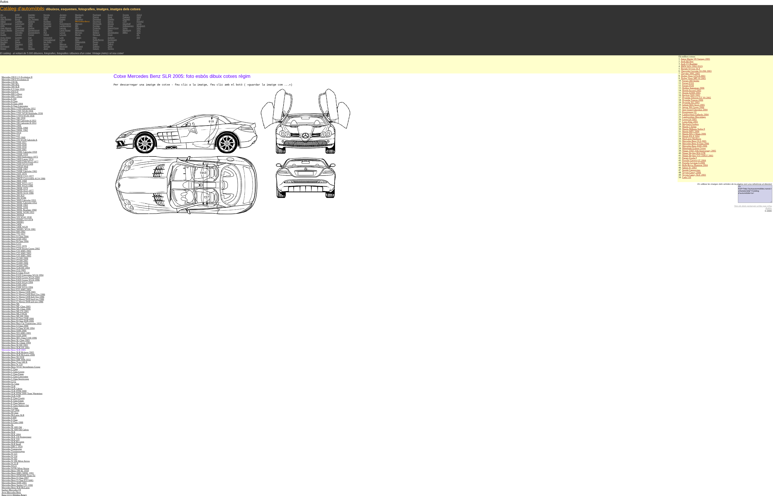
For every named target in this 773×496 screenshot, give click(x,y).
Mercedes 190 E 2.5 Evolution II (17, 77)
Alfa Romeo (5, 19)
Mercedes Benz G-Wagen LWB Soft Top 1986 (23, 297)
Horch (46, 17)
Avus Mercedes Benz (11, 492)
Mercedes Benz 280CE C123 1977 (18, 176)
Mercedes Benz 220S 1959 (14, 147)
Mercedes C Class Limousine (15, 376)
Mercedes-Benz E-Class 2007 (15, 478)
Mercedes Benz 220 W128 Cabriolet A (19, 140)
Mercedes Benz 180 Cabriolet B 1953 (19, 123)
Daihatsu (19, 48)
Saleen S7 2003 (689, 167)
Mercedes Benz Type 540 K (14, 362)
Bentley (3, 42)
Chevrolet (19, 30)
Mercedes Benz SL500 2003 (15, 345)
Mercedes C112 (9, 381)
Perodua (97, 19)
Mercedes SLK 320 (11, 439)
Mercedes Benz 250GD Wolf (15, 166)
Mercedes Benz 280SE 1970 (15, 188)
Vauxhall (126, 24)
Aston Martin (6, 30)
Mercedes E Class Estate (13, 400)
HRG (45, 19)
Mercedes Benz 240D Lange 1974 (17, 159)
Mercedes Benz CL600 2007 (15, 265)
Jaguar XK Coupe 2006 (693, 107)
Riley (95, 37)
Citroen (18, 35)
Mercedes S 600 (9, 417)
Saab (95, 44)
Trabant (126, 17)
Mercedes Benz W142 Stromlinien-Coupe (21, 367)
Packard (79, 46)
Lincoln (63, 35)
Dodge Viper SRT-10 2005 (693, 78)
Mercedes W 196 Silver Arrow (16, 461)
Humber (47, 21)
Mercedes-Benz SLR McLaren (16, 487)
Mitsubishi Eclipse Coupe (694, 148)
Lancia (63, 28)
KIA (61, 21)
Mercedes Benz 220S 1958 (14, 144)
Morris (78, 35)
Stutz (110, 35)
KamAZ (140, 21)
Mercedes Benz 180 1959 (13, 118)
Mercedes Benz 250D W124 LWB (17, 164)
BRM (17, 15)
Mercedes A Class (10, 101)
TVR (125, 21)
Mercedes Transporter (12, 449)
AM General (5, 24)
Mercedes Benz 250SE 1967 (15, 169)
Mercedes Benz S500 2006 (694, 146)
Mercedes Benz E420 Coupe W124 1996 (21, 280)
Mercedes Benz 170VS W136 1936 (18, 115)
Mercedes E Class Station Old (15, 405)
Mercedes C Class (10, 369)
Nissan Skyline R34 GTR (693, 153)
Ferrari (31, 35)
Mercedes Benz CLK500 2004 (16, 268)
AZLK (139, 15)
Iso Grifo (47, 42)
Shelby (111, 19)
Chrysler (19, 32)
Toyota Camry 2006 (691, 172)
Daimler (31, 15)
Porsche (96, 28)
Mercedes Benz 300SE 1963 (15, 205)
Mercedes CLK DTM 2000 (14, 391)
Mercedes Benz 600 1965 (13, 231)
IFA (45, 30)
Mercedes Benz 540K (12, 224)
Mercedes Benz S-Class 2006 (695, 143)
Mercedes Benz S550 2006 (14, 335)
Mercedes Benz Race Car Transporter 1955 (21, 323)
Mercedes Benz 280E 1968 (14, 181)
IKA (45, 32)
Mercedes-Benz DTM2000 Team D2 (18, 475)
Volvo (125, 28)
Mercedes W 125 (9, 454)
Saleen (96, 46)
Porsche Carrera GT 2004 (694, 160)
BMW (2, 44)
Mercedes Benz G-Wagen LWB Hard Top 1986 (23, 294)
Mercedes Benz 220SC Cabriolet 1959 (19, 152)
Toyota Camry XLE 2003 (694, 175)
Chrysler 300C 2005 (690, 73)
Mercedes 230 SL (10, 82)
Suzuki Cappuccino (691, 170)
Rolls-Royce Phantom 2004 (695, 165)
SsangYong (113, 28)
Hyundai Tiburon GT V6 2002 (696, 97)
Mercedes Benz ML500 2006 (15, 316)
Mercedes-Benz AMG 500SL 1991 (18, 473)
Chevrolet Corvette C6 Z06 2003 (696, 71)
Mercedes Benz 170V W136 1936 (17, 111)
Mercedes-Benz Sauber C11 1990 (17, 485)
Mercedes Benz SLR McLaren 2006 (18, 355)
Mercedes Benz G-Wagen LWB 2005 (19, 292)
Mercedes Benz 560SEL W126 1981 (19, 229)
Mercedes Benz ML (11, 304)
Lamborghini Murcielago (694, 117)
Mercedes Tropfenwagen (13, 451)
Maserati (63, 46)
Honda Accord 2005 (691, 90)
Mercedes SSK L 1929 (12, 446)
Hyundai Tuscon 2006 (692, 100)
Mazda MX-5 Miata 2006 (694, 134)
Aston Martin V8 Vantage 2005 (695, 59)
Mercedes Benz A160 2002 (14, 239)
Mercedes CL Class (10, 384)
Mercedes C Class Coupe (13, 371)
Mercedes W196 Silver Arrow (15, 468)
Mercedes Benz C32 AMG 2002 (16, 251)
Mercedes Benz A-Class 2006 (15, 236)
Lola (62, 37)
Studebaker (113, 32)
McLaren (79, 19)
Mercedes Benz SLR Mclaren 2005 (18, 352)
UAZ (139, 28)
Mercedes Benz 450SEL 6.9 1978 (17, 219)
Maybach (79, 15)
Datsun (31, 17)
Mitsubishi (79, 30)
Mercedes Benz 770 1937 (13, 234)
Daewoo (19, 44)
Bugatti (18, 17)
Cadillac (18, 21)
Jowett (63, 17)
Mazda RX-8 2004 (691, 136)
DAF (17, 46)
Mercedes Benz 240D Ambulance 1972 (20, 157)
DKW (30, 24)
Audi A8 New (687, 61)
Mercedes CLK (9, 386)
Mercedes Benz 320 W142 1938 (17, 217)
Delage (31, 21)
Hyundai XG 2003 (691, 102)
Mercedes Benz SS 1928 (13, 357)
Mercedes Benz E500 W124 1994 (17, 287)
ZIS (138, 37)
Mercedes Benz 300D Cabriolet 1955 (19, 200)
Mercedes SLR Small (11, 444)
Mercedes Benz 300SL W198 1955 (18, 212)
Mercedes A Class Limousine (15, 106)
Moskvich (141, 26)
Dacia (17, 42)
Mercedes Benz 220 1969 (13, 137)
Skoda (111, 24)
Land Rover (65, 30)
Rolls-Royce (98, 40)
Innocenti (47, 37)
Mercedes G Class (10, 408)
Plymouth (97, 24)
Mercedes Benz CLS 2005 (694, 141)
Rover (95, 42)
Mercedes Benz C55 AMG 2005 (16, 256)
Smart (110, 26)
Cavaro (18, 26)
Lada (139, 24)
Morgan (78, 32)
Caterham (19, 24)
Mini (77, 28)
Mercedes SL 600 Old (12, 427)
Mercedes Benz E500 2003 (14, 285)
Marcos (63, 44)
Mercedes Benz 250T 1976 (14, 173)
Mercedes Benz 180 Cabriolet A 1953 (19, 120)
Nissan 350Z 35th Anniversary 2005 (699, 151)
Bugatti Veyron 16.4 (690, 68)
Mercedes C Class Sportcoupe (15, 379)
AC (1, 15)
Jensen (63, 15)
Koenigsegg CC (689, 112)
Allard (3, 21)
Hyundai (47, 26)
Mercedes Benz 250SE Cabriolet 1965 (19, 171)
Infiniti (46, 35)
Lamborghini (65, 26)
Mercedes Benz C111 (11, 243)
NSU (77, 40)
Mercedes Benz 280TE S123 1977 (18, 190)
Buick (17, 19)
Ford (30, 40)
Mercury (78, 24)
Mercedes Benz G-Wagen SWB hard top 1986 (23, 299)
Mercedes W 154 (9, 456)
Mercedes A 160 (9, 99)
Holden (31, 48)
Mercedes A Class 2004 (12, 103)
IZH (138, 19)
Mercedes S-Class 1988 (12, 422)
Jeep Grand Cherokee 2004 (695, 109)
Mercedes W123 (9, 466)
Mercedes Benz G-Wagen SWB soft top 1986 (22, 301)
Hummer (47, 24)
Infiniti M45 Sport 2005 (693, 105)
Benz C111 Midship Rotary (14, 495)
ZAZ (139, 32)
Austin (3, 35)
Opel (77, 44)
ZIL (138, 35)
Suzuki (111, 42)
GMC (30, 44)
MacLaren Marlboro (691, 138)
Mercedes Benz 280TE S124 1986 (18, 193)
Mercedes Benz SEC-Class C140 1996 (19, 338)
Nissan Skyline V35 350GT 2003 (697, 155)
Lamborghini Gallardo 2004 (695, 114)
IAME (46, 28)
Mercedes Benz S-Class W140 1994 (18, 328)
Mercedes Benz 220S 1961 (14, 149)
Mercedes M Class (10, 412)
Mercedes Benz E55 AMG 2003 (16, 289)
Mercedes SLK (8, 432)
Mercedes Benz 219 (11, 135)
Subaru (111, 37)
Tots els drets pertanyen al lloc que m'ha (753, 206)
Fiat (30, 37)
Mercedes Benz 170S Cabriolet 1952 (19, 108)
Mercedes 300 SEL (10, 84)
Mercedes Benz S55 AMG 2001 (16, 333)
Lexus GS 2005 (689, 119)
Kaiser (62, 19)
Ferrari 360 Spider (690, 80)
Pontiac (96, 26)
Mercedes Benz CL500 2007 (15, 260)
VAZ (139, 30)
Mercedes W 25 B (10, 463)
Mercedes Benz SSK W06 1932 (16, 359)
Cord (17, 40)
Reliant (96, 32)
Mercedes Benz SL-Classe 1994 (16, 342)
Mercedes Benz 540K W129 (15, 227)
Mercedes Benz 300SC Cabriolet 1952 (19, 202)
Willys (125, 32)
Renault (96, 35)
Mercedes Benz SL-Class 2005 (16, 340)
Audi (2, 32)
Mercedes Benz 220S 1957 (14, 142)
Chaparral (19, 28)
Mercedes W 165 (9, 458)
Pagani (78, 48)
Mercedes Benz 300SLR (13, 214)
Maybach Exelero (690, 124)
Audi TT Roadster (689, 64)
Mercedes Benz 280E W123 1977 (17, 183)
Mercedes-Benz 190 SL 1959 (15, 470)
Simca (110, 21)
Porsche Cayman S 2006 (693, 163)
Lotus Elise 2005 (690, 122)
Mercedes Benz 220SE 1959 (15, 154)
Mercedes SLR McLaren (13, 441)
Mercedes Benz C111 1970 (14, 246)
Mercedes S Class (10, 420)
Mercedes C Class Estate (13, 374)
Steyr (110, 30)
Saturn (96, 48)
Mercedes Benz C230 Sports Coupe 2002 (21, 248)
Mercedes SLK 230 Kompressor (16, 437)
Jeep (45, 48)
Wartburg (127, 30)
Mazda (78, 17)
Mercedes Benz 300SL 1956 (15, 207)
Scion (110, 15)
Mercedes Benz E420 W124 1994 (17, 282)
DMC (30, 26)
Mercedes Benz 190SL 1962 (15, 130)
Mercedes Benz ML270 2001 (15, 311)
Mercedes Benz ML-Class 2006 (16, 309)
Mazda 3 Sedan (689, 126)
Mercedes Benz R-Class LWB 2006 (18, 318)
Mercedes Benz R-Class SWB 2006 (18, 321)
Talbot (110, 44)
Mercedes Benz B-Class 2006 (15, 241)
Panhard (97, 15)
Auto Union (5, 37)
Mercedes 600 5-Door (12, 94)
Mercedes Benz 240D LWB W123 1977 (20, 161)
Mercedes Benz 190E (11, 125)
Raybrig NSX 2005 (691, 95)
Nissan (78, 37)
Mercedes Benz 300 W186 (14, 198)
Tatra (110, 46)
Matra (62, 48)
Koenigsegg (65, 24)
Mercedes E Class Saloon (13, 403)
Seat (110, 17)
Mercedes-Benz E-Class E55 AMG (17, 480)
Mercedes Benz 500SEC (13, 222)
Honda (46, 15)
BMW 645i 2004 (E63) (692, 66)
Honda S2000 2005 (691, 93)
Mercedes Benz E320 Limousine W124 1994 (22, 275)
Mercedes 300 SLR (10, 87)
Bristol (3, 48)
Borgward (4, 46)
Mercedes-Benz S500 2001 (14, 483)
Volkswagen (128, 26)
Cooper (18, 37)
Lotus (62, 40)
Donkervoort (33, 30)
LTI (61, 42)
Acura (3, 17)
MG (76, 26)
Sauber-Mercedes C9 (11, 490)
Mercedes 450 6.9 (10, 91)
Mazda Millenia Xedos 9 (693, 129)
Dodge (31, 28)
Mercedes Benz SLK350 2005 (16, 347)
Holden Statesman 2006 (693, 88)
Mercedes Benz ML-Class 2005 (16, 306)
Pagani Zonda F (689, 158)
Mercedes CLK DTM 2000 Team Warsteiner (22, 393)
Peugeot (97, 21)
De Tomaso (33, 19)
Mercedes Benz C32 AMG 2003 (16, 253)
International (49, 40)
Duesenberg (34, 32)
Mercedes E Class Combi (13, 398)
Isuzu (46, 44)
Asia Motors (5, 28)
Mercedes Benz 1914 (11, 132)
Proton (96, 30)
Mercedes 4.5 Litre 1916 (13, 89)
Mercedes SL (8, 425)
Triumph (126, 19)
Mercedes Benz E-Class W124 (15, 272)
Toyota (126, 15)
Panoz (96, 17)
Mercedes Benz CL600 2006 (15, 263)
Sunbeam (112, 40)
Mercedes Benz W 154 (12, 364)
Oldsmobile (80, 42)
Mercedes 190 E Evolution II (15, 79)
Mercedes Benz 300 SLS (13, 195)
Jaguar (46, 46)
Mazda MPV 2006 (690, 131)
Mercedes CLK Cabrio (12, 388)
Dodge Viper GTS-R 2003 (693, 76)
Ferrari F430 (688, 85)
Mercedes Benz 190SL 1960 (15, 128)
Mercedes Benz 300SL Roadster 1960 (19, 210)
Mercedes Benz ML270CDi (14, 313)
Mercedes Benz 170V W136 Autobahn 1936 (22, 113)
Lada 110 (686, 177)
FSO (30, 42)
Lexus (62, 32)
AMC (2, 26)
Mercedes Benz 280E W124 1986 (17, 186)
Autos (768, 208)
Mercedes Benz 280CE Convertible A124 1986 (23, 178)
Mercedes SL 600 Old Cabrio (15, 429)
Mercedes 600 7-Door (12, 96)
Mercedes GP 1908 (10, 410)
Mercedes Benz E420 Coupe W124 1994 (21, 277)
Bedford (4, 40)
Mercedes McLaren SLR (13, 415)
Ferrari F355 (688, 83)
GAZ (139, 17)
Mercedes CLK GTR (11, 396)
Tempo (111, 48)
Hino (30, 46)
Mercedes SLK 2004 (11, 434)
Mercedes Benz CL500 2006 (15, 258)
